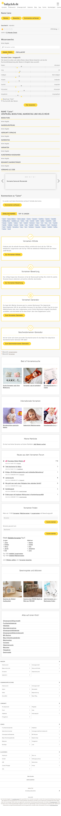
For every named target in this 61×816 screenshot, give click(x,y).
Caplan (10, 223)
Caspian (37, 227)
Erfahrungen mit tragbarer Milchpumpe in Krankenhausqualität (24, 494)
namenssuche (9, 478)
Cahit (37, 221)
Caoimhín (48, 221)
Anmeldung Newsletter (30, 790)
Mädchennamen (25, 513)
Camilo (4, 225)
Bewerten (16, 18)
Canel (4, 219)
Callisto (10, 225)
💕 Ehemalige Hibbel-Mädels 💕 (15, 461)
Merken (5, 18)
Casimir (16, 225)
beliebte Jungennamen (16, 553)
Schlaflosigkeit (9, 489)
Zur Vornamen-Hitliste (12, 254)
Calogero (43, 225)
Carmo (29, 219)
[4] (9, 29)
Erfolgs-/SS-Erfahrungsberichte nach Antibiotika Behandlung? (24, 472)
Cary (46, 223)
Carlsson (31, 227)
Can (50, 223)
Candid (32, 221)
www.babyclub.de (15, 799)
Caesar (16, 223)
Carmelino (16, 227)
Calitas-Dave (6, 221)
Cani (26, 227)
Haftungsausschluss (54, 805)
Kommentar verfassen (31, 18)
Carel (9, 229)
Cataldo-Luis (15, 221)
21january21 (21, 474)
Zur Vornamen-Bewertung (14, 283)
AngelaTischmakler (23, 491)
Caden (42, 221)
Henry (6, 546)
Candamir (54, 225)
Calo (27, 221)
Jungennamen (13, 352)
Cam (20, 223)
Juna (30, 550)
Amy (30, 546)
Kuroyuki (19, 463)
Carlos (4, 229)
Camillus (41, 219)
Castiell (31, 225)
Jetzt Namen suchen (40, 444)
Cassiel (26, 223)
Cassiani (34, 219)
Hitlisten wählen (11, 560)
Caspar (44, 227)
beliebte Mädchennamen (16, 555)
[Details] (59, 29)
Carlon (37, 225)
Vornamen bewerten (25, 560)
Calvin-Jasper (21, 219)
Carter (21, 225)
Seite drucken (30, 776)
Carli (48, 225)
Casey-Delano (11, 219)
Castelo (49, 227)
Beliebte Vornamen (14, 538)
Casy (21, 227)
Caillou (55, 227)
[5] (11, 29)
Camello (53, 219)
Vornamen (12, 354)
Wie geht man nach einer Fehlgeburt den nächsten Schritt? (23, 483)
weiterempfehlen (30, 779)
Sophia (31, 542)
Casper (4, 223)
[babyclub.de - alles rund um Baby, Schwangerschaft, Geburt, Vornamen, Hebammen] (10, 5)
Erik (6, 550)
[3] (7, 29)
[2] (4, 29)
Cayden (55, 223)
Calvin (22, 221)
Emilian (7, 544)
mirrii (20, 485)
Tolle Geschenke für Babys (13, 466)
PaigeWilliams (20, 469)
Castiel (9, 227)
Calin (54, 221)
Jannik (6, 548)
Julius (6, 542)
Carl (42, 223)
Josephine (32, 548)
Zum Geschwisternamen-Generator (17, 343)
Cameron (32, 223)
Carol (3, 227)
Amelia (31, 544)
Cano (37, 223)
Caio (26, 225)
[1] (2, 29)
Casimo (47, 219)
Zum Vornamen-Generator (14, 315)
